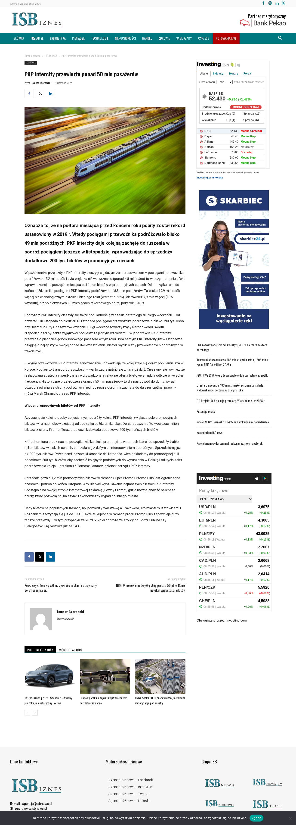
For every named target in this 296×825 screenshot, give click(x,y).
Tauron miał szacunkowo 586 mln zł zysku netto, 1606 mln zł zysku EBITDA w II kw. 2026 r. (233, 362)
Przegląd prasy (206, 411)
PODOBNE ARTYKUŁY (40, 649)
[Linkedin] (277, 3)
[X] (283, 3)
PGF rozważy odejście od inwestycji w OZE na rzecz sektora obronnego (232, 347)
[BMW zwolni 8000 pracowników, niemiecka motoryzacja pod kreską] (160, 676)
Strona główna (32, 56)
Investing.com (236, 620)
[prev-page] (27, 713)
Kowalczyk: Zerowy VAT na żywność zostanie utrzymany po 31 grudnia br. (61, 588)
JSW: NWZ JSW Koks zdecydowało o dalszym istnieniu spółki (232, 375)
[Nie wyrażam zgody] (290, 818)
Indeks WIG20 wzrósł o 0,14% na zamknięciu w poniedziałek (233, 421)
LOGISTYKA (51, 56)
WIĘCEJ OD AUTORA (70, 649)
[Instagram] (270, 3)
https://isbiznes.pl (65, 618)
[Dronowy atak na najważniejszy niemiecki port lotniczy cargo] (105, 676)
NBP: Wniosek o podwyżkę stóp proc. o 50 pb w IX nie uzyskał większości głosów (150, 588)
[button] (280, 38)
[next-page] (35, 713)
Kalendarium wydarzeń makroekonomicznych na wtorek (229, 443)
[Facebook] (263, 3)
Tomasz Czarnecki (40, 83)
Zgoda (256, 818)
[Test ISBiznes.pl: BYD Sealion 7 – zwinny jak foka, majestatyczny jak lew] (50, 676)
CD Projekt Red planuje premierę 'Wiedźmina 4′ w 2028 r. (231, 400)
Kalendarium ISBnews (209, 432)
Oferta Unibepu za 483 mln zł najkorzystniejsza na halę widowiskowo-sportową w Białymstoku (230, 387)
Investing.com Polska (210, 177)
